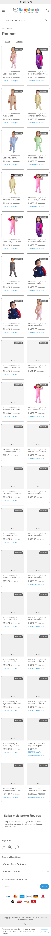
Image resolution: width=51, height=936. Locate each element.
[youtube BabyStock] (10, 847)
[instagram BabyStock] (4, 847)
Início (3, 29)
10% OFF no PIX (25, 2)
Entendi (44, 931)
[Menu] (3, 10)
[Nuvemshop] (25, 924)
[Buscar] (45, 20)
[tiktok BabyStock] (17, 847)
